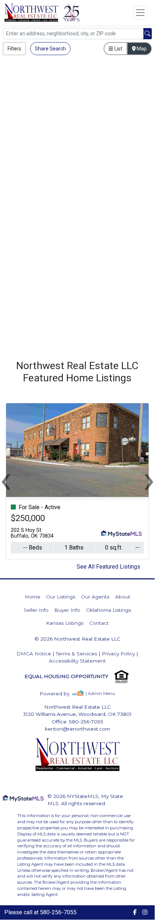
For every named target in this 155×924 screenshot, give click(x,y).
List (117, 48)
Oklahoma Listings (108, 610)
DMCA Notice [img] (34, 653)
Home (32, 597)
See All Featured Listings (108, 566)
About (122, 597)
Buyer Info (67, 610)
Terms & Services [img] (76, 653)
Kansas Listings (64, 623)
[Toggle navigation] (140, 12)
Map (141, 48)
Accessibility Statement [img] (77, 661)
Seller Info (36, 610)
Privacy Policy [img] (118, 653)
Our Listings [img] (60, 597)
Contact (99, 623)
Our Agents (95, 597)
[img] (59, 693)
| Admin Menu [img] (100, 693)
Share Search (50, 48)
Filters (14, 48)
